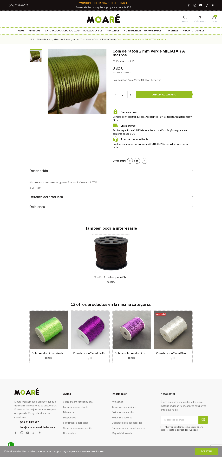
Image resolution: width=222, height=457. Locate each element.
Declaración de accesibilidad (127, 422)
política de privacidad (187, 430)
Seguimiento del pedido (76, 422)
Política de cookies (122, 417)
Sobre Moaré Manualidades (78, 401)
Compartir (130, 161)
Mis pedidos (69, 417)
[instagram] (194, 5)
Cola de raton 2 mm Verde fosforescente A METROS (49, 353)
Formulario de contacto (75, 407)
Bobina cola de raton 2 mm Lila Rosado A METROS (132, 353)
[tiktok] (206, 5)
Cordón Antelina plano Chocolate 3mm (111, 277)
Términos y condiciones (124, 407)
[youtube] (200, 5)
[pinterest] (212, 5)
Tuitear (137, 161)
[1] (203, 420)
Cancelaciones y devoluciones (128, 428)
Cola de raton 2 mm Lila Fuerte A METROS (90, 353)
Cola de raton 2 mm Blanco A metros (173, 353)
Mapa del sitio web (122, 433)
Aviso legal (118, 401)
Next (198, 337)
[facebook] (188, 5)
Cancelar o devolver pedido (77, 428)
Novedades (69, 433)
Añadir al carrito (164, 94)
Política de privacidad (123, 412)
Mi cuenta (68, 412)
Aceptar (206, 451)
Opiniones (37, 207)
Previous (24, 337)
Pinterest (144, 161)
